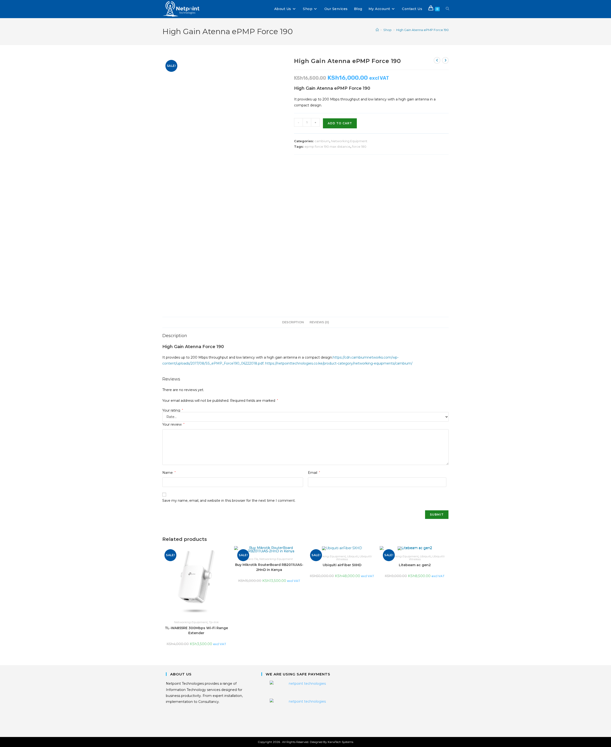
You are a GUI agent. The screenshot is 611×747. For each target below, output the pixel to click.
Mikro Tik (251, 559)
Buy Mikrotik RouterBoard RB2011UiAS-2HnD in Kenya (269, 567)
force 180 (359, 146)
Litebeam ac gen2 (415, 565)
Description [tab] (293, 322)
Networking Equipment (349, 141)
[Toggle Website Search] (447, 9)
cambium (322, 141)
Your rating (172, 410)
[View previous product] (437, 60)
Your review (173, 424)
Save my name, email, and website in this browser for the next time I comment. (228, 500)
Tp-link (214, 622)
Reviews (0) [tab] (319, 322)
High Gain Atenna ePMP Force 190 (422, 30)
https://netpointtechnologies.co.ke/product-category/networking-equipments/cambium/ (338, 363)
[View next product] (445, 60)
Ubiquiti (352, 556)
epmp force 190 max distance (327, 146)
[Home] (377, 30)
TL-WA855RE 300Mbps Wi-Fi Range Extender (196, 630)
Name (169, 472)
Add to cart (340, 123)
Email (314, 472)
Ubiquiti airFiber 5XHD (342, 565)
